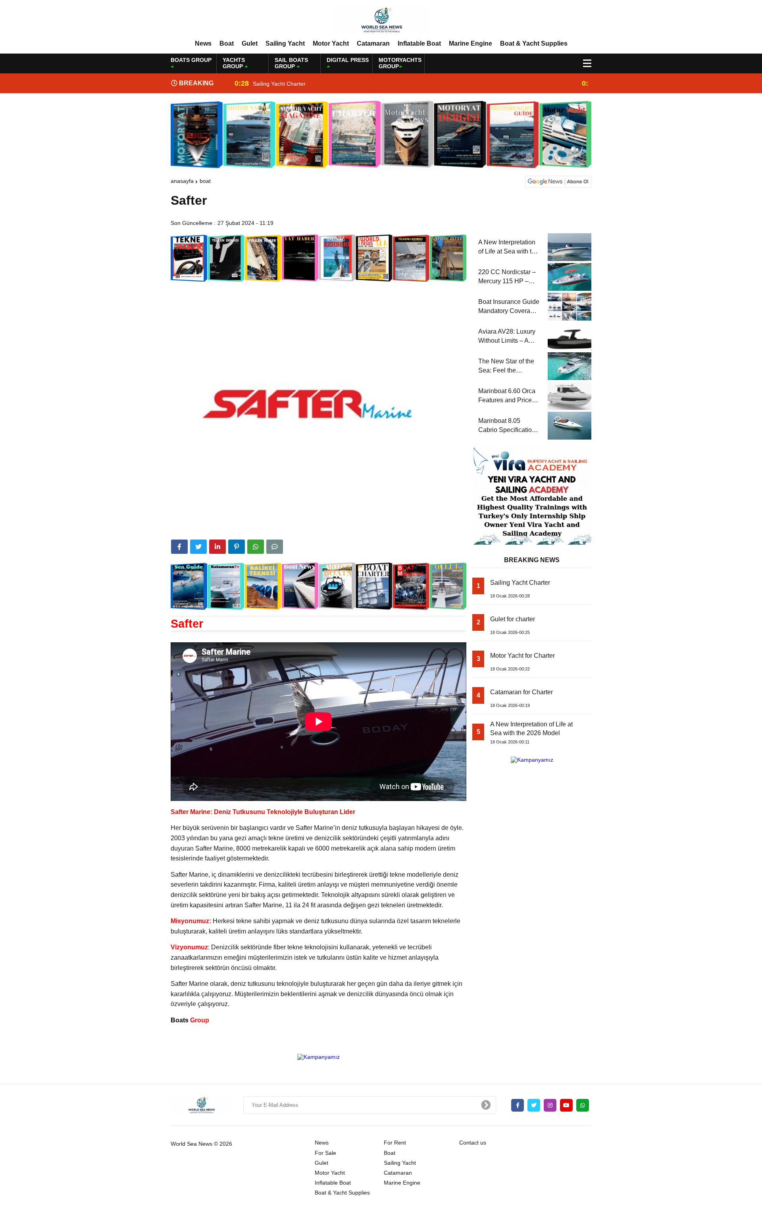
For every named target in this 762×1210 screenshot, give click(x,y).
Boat (226, 43)
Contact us (472, 1142)
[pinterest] (236, 546)
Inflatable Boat (419, 43)
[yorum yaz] (274, 546)
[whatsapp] (582, 1105)
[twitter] (198, 546)
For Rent (395, 1142)
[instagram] (550, 1105)
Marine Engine (470, 43)
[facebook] (179, 546)
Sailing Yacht (285, 43)
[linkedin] (217, 546)
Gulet (250, 43)
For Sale (325, 1153)
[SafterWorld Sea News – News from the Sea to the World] (381, 19)
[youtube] (566, 1105)
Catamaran (373, 43)
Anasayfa (182, 181)
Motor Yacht (331, 43)
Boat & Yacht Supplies (534, 43)
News (203, 43)
